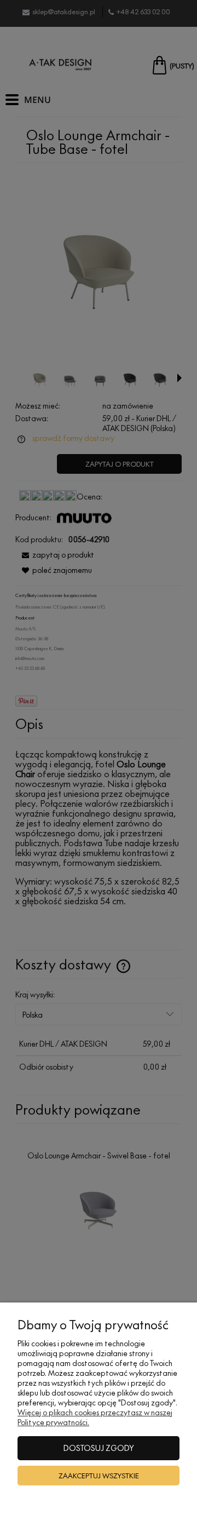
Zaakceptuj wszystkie (99, 1475)
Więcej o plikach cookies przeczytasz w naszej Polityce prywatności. (95, 1417)
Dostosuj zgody (98, 1448)
